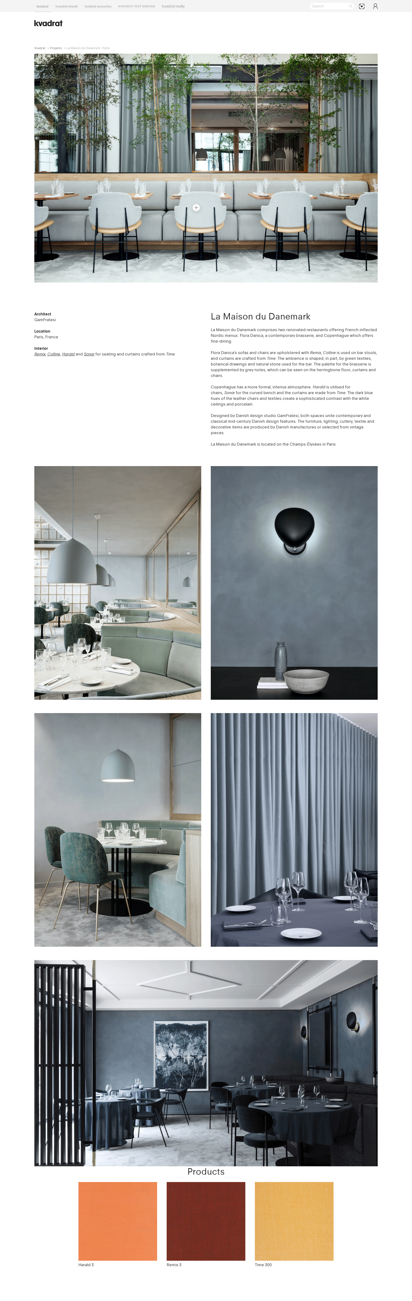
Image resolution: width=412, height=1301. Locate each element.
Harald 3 (86, 1264)
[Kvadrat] (42, 6)
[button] (196, 207)
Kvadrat (40, 48)
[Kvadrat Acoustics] (98, 6)
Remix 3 (174, 1264)
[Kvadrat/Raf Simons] (136, 6)
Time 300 (263, 1264)
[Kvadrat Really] (173, 6)
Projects (56, 48)
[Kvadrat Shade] (66, 6)
